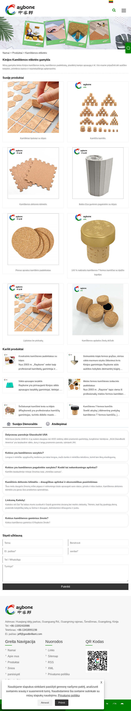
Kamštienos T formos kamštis (98, 406)
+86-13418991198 (27, 629)
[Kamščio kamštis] (97, 132)
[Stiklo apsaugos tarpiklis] (10, 390)
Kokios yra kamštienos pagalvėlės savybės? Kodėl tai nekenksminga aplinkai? (51, 467)
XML (51, 668)
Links (51, 650)
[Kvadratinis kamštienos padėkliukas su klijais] (10, 364)
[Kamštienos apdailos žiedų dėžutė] (97, 334)
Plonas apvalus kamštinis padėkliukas (33, 270)
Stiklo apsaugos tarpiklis (30, 381)
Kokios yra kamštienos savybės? (24, 452)
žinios (11, 668)
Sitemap (53, 656)
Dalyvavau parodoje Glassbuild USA (26, 434)
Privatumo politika (69, 695)
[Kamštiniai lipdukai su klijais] (33, 132)
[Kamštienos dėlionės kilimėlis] (33, 198)
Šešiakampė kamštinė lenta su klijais (37, 406)
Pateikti (65, 586)
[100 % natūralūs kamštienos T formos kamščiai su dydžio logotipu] (97, 264)
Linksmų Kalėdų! (15, 500)
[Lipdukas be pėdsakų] (33, 334)
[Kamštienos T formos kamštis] (74, 415)
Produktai (17, 52)
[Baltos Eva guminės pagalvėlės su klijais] (97, 198)
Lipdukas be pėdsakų (33, 340)
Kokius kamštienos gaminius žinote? (26, 518)
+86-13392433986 (20, 625)
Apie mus (13, 656)
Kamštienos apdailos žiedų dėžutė (98, 340)
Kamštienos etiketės (36, 52)
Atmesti (45, 702)
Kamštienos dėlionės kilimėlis (33, 204)
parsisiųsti (14, 674)
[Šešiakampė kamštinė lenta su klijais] (10, 415)
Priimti (61, 702)
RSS (51, 662)
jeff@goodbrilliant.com (30, 633)
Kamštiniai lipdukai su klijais (33, 138)
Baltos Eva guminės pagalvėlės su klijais (98, 204)
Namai (6, 52)
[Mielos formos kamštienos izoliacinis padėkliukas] (74, 390)
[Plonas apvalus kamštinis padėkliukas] (33, 264)
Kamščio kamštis (98, 138)
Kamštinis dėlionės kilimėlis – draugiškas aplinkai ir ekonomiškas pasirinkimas (51, 482)
